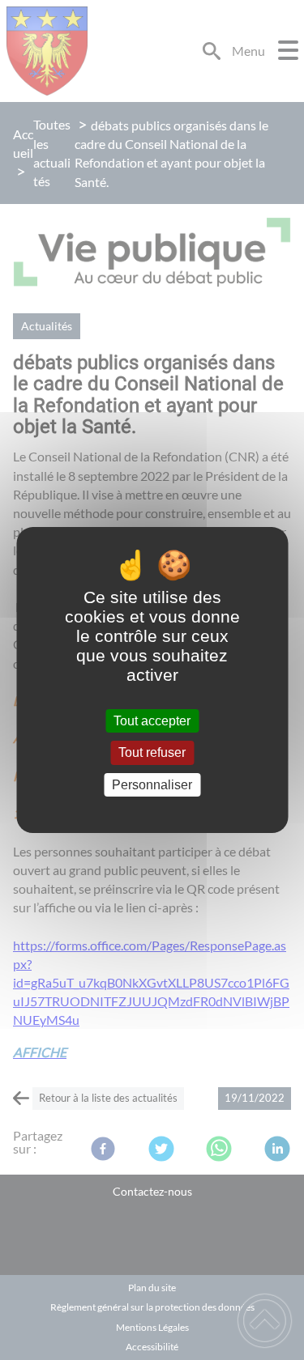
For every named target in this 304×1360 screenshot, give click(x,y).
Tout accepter (152, 721)
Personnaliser (152, 785)
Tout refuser (152, 753)
